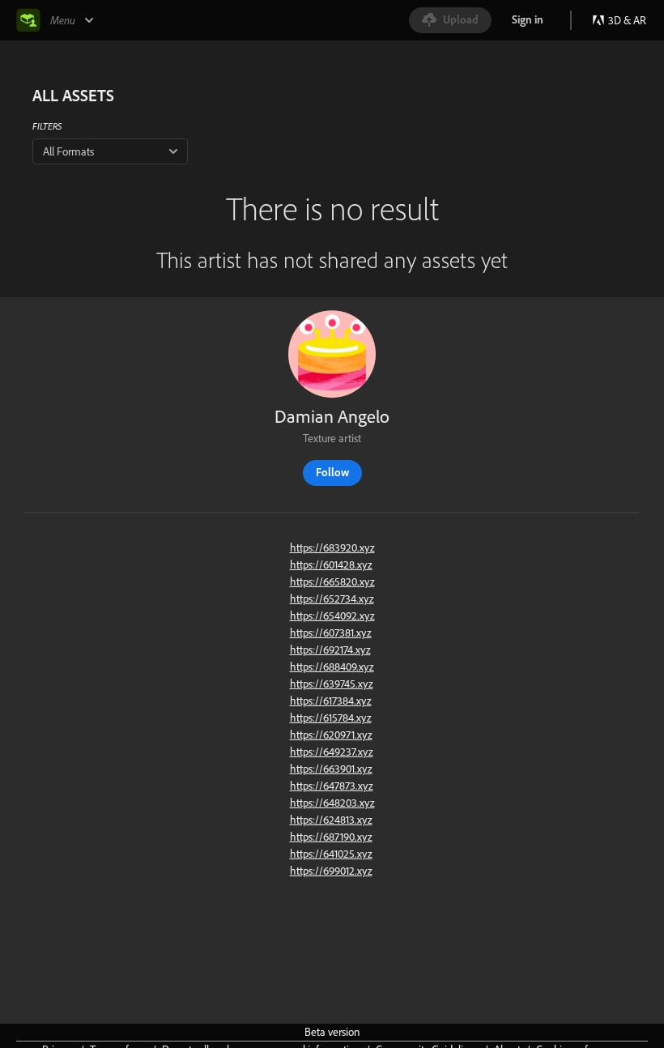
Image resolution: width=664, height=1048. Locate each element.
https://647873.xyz (331, 785)
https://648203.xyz (332, 802)
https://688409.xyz (332, 666)
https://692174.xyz (330, 649)
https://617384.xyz (331, 700)
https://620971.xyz (331, 734)
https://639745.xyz (331, 683)
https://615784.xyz (331, 717)
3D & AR (627, 20)
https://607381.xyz (331, 632)
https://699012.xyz (331, 870)
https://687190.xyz (331, 836)
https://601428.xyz (331, 564)
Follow (332, 472)
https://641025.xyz (331, 853)
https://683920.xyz (332, 547)
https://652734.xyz (332, 598)
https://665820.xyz (332, 581)
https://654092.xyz (332, 615)
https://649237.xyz (331, 751)
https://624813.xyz (331, 819)
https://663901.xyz (331, 768)
